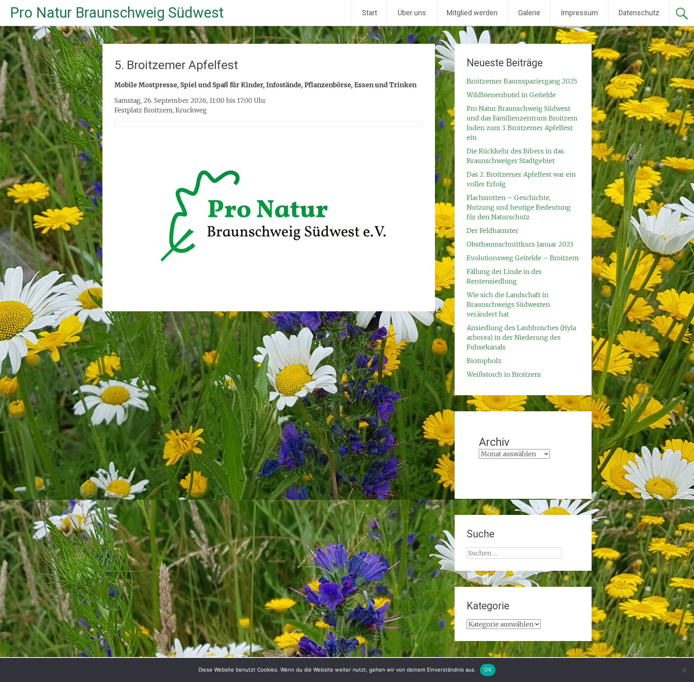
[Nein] (684, 670)
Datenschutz (638, 12)
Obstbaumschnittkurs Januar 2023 (520, 244)
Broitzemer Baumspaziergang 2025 (522, 81)
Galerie (529, 12)
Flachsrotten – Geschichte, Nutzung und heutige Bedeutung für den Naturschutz (519, 207)
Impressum (579, 12)
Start (369, 12)
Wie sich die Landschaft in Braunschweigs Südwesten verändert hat (508, 304)
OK (488, 669)
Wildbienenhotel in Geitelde (511, 95)
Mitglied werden (472, 12)
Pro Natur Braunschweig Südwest (117, 12)
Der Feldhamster (492, 231)
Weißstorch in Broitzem (504, 374)
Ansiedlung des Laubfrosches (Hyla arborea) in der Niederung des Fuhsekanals (521, 337)
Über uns (412, 12)
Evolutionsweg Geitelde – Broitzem (523, 258)
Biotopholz (484, 361)
